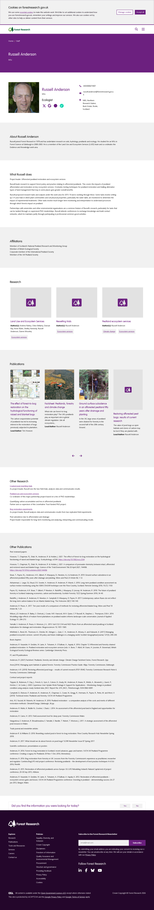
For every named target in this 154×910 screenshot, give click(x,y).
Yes (125, 806)
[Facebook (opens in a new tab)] (86, 871)
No (137, 806)
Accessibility (41, 879)
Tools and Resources (16, 846)
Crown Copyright (43, 845)
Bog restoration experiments (21, 509)
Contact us (12, 857)
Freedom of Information (45, 852)
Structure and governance (46, 867)
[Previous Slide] (73, 456)
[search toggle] (136, 29)
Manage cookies (124, 12)
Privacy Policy (41, 875)
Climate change (109, 331)
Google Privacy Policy (53, 897)
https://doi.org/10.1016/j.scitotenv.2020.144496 (28, 570)
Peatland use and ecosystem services (24, 494)
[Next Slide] (81, 456)
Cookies (39, 882)
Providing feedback (43, 871)
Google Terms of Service (75, 897)
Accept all (140, 12)
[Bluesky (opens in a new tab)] (92, 871)
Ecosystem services (19, 337)
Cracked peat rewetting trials (21, 486)
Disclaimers (40, 849)
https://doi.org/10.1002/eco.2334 (71, 559)
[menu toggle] (143, 29)
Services (11, 850)
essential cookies (26, 12)
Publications (13, 842)
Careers (11, 853)
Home (10, 41)
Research (12, 838)
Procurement (41, 863)
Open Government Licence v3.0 (53, 893)
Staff (18, 41)
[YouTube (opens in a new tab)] (100, 871)
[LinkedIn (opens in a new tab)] (80, 871)
